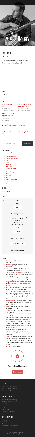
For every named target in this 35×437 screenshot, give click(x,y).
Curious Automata (11, 278)
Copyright (5, 422)
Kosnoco (8, 306)
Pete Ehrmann (10, 314)
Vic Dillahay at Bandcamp (17, 365)
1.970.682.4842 (10, 389)
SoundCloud (9, 329)
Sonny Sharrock (12, 125)
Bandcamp (9, 268)
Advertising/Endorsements (10, 425)
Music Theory (10, 172)
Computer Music (11, 156)
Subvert (8, 331)
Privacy (4, 424)
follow (17, 207)
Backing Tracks (10, 153)
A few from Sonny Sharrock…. (7, 105)
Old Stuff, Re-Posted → (26, 132)
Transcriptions (10, 181)
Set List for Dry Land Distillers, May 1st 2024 (8, 115)
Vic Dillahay (17, 38)
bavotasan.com (23, 434)
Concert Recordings (12, 158)
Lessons (8, 164)
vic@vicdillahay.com (12, 387)
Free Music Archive (11, 293)
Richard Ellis (9, 325)
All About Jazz (10, 261)
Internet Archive (10, 301)
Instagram (9, 297)
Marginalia (9, 170)
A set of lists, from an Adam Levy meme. (24, 105)
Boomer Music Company (13, 272)
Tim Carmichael (10, 333)
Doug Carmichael (11, 282)
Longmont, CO (17, 222)
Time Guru (9, 337)
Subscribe (27, 144)
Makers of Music (16, 56)
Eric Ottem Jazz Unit (17, 224)
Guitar (7, 162)
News (7, 174)
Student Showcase (11, 179)
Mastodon (9, 310)
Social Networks (7, 391)
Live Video (9, 166)
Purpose (4, 420)
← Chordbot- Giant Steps (7, 133)
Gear (7, 160)
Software (8, 177)
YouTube (22, 125)
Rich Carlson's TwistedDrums (15, 318)
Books (8, 155)
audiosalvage (10, 264)
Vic (6, 183)
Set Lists (8, 175)
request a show (17, 243)
